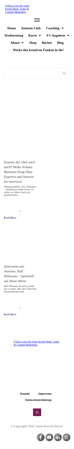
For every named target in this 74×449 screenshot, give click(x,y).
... (19, 195)
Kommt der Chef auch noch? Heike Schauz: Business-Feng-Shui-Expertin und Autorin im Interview (19, 171)
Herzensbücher (17, 233)
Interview (30, 128)
